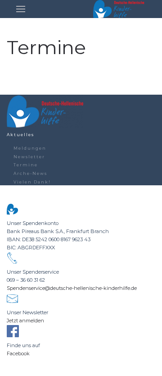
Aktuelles (20, 134)
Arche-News (30, 173)
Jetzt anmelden (25, 320)
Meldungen (30, 148)
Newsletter (29, 156)
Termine (26, 164)
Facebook (18, 353)
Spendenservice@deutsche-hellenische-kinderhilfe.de (72, 288)
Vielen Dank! (32, 181)
